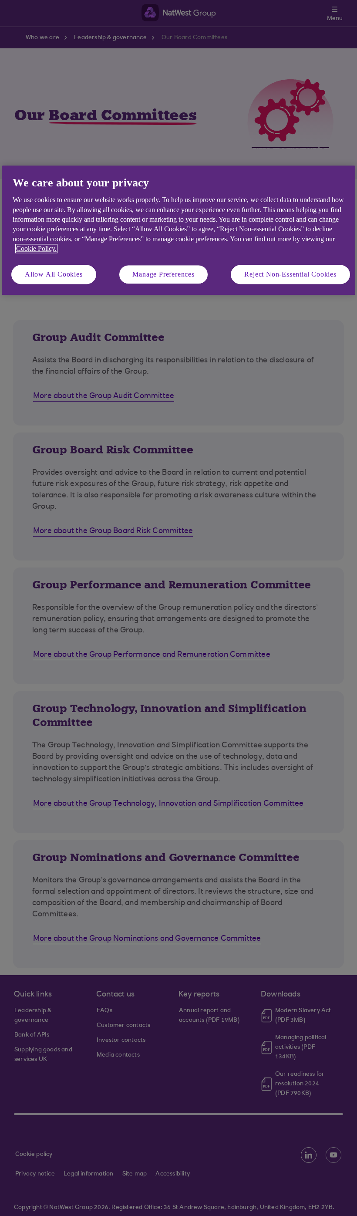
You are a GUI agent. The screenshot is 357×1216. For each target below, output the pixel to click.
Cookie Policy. (36, 249)
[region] (178, 230)
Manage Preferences (163, 274)
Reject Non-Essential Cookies (290, 274)
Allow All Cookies (54, 274)
